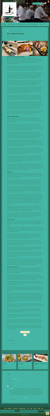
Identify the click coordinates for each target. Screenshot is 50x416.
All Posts (4, 24)
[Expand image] (9, 48)
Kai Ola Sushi (21, 363)
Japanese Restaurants (10, 340)
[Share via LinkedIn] (12, 343)
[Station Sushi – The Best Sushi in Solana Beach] (41, 358)
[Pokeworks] (9, 358)
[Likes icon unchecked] (10, 399)
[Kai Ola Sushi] (25, 358)
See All (47, 352)
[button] (45, 3)
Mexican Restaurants (33, 24)
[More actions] (42, 30)
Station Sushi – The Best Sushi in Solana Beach (40, 364)
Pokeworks (4, 363)
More (41, 24)
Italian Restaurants (21, 24)
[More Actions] (42, 386)
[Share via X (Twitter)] (9, 343)
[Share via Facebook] (7, 343)
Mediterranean (11, 24)
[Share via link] (14, 343)
